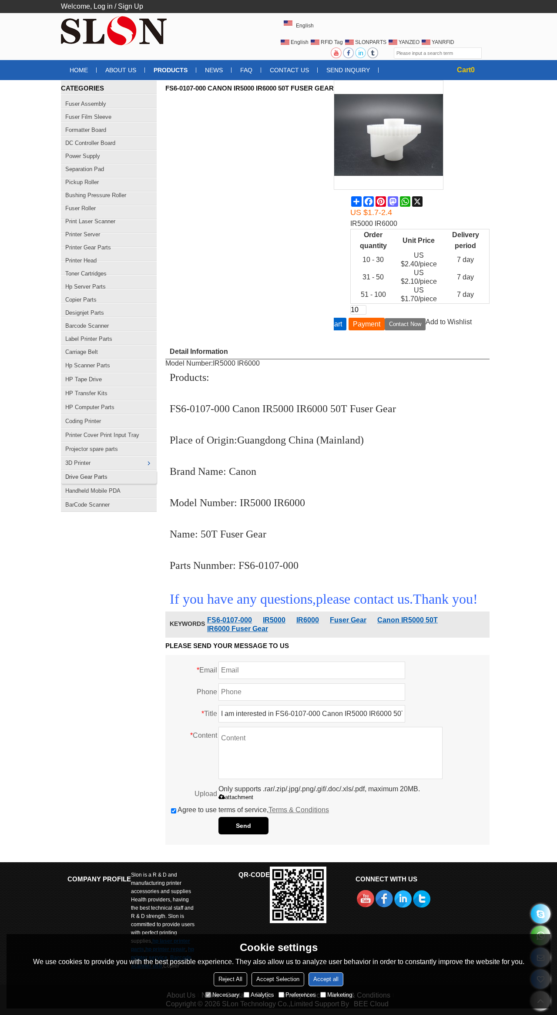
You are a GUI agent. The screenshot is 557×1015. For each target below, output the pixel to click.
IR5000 (274, 620)
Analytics (262, 994)
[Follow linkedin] (361, 52)
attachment (239, 797)
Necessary (225, 994)
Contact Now (405, 324)
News (214, 70)
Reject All (230, 979)
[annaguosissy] (540, 914)
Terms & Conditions (298, 809)
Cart (466, 70)
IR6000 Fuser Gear (237, 628)
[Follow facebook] (349, 52)
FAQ (246, 70)
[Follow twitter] (373, 52)
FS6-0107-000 (229, 620)
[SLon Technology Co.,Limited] (115, 30)
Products (171, 70)
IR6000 (307, 620)
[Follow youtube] (337, 52)
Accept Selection (277, 979)
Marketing (339, 994)
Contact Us (289, 70)
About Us (120, 70)
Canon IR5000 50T (407, 620)
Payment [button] (366, 324)
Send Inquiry (348, 70)
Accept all (326, 979)
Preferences (300, 994)
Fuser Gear (348, 620)
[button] (449, 322)
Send (243, 825)
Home (79, 70)
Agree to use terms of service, (253, 809)
